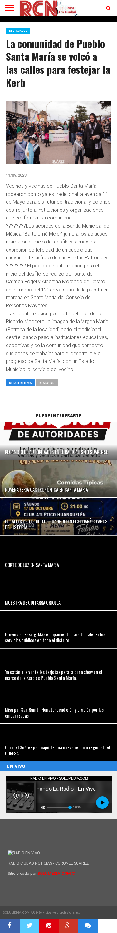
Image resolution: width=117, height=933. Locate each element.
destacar (47, 382)
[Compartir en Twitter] (29, 926)
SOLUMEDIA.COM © (56, 873)
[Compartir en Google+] (68, 926)
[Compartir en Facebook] (10, 926)
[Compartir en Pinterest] (49, 926)
